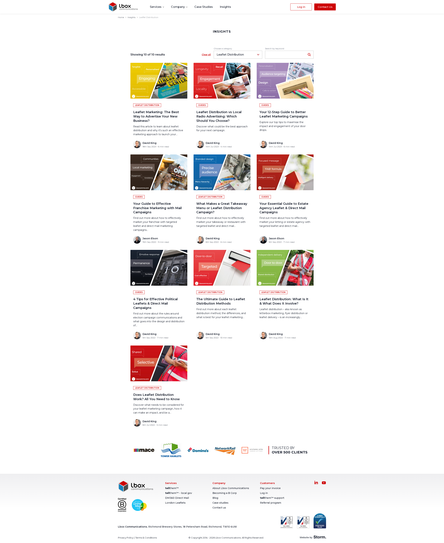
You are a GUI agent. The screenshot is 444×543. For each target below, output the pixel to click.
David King (149, 143)
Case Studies (203, 7)
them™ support (272, 497)
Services (156, 7)
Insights (225, 7)
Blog (215, 497)
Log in (264, 493)
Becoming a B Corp (224, 493)
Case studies (220, 502)
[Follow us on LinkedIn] (316, 482)
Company (178, 7)
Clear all (206, 54)
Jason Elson (150, 238)
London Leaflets (175, 502)
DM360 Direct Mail (177, 497)
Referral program (270, 502)
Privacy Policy (125, 537)
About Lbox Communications (230, 488)
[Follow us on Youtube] (324, 482)
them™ (172, 488)
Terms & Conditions (146, 537)
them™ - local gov (178, 493)
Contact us (219, 507)
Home (121, 17)
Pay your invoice (270, 488)
